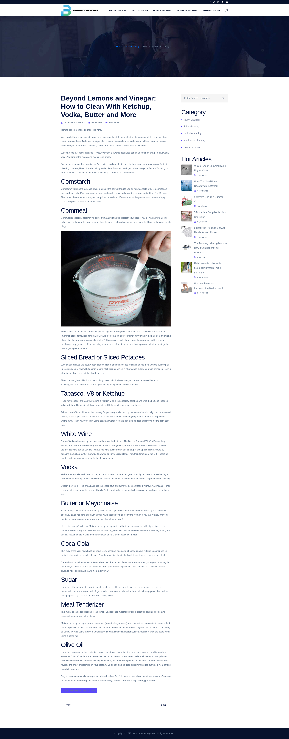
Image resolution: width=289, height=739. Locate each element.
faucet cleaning (117, 10)
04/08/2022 (202, 191)
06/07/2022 (202, 257)
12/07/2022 (202, 206)
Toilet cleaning (139, 10)
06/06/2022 (202, 277)
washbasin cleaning (187, 10)
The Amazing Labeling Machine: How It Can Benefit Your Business (211, 248)
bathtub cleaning (162, 10)
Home (119, 46)
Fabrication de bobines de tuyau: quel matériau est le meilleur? (207, 268)
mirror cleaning (211, 10)
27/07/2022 (202, 175)
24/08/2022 (202, 293)
